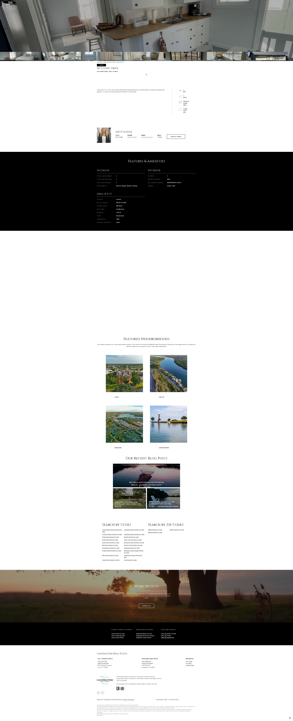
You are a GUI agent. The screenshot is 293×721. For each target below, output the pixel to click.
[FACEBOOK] (98, 692)
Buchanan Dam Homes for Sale (134, 542)
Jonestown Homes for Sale (110, 548)
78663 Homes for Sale (155, 532)
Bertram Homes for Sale (110, 545)
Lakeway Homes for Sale (132, 548)
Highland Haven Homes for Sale (134, 534)
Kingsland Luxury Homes (143, 637)
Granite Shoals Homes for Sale (112, 534)
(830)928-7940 (132, 137)
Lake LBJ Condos (166, 635)
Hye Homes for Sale (130, 560)
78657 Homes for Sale (177, 530)
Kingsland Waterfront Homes (145, 635)
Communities (190, 665)
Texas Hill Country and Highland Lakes (146, 344)
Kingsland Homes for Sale (110, 537)
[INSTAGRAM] (102, 692)
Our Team (189, 661)
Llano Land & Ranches (118, 635)
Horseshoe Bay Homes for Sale (134, 530)
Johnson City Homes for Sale (133, 545)
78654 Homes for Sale (155, 530)
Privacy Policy (174, 699)
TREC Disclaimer (122, 680)
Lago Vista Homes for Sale (110, 542)
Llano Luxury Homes (117, 637)
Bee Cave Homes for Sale (110, 555)
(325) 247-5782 (102, 661)
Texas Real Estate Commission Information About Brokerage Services (139, 678)
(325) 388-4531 (146, 661)
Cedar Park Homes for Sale (111, 560)
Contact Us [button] (146, 605)
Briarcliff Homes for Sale (110, 540)
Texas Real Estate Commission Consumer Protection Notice (136, 676)
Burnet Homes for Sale (131, 537)
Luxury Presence (128, 699)
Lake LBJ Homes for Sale (168, 633)
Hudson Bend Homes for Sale (111, 550)
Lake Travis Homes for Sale (133, 540)
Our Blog (189, 663)
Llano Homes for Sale (118, 633)
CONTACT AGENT (176, 136)
